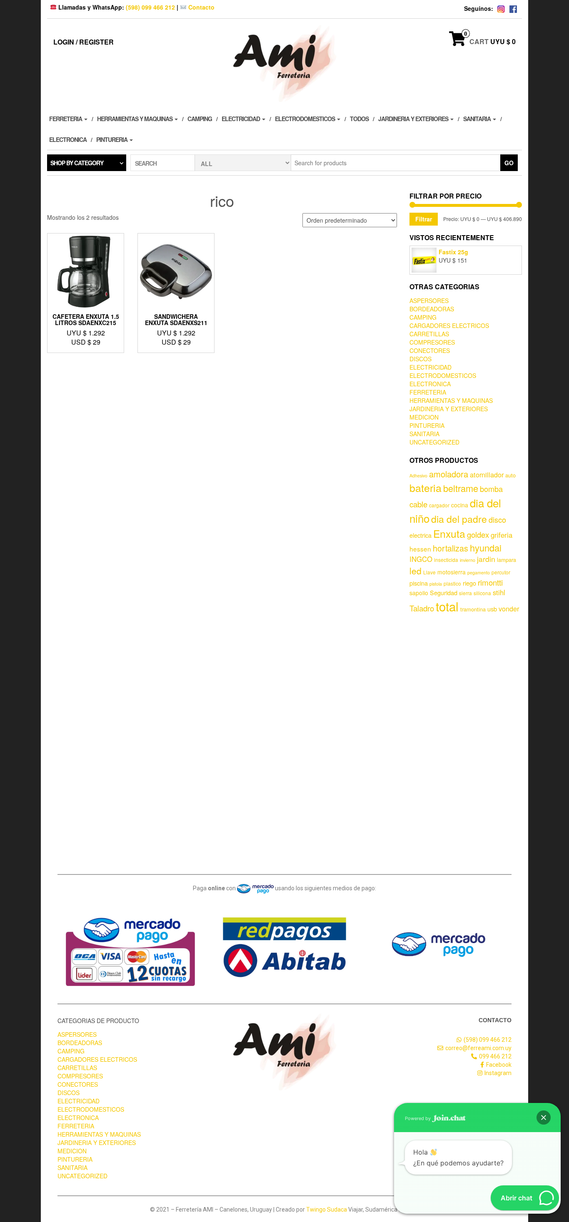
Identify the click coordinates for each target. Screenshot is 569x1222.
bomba (491, 488)
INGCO (420, 559)
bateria (425, 487)
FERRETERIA (66, 118)
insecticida (446, 559)
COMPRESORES (432, 342)
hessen (420, 548)
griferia (501, 535)
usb (492, 608)
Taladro (421, 608)
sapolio (418, 593)
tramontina (473, 609)
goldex (478, 534)
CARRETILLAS (429, 334)
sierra (465, 592)
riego (469, 583)
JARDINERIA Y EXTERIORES (413, 118)
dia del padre (459, 519)
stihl (499, 592)
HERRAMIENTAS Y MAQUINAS (135, 118)
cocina (459, 505)
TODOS (359, 118)
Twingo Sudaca (326, 1209)
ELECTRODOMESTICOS (305, 118)
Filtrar (423, 219)
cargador (439, 505)
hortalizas (450, 548)
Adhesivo (418, 475)
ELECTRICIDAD (241, 118)
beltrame (460, 488)
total (447, 606)
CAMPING (199, 118)
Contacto (201, 7)
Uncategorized (434, 442)
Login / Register (83, 42)
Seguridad (443, 592)
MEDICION (424, 417)
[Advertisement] (465, 742)
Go (509, 163)
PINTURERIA (112, 139)
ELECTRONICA (68, 139)
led (415, 570)
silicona (482, 592)
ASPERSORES (429, 300)
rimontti (490, 582)
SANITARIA (477, 118)
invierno (467, 560)
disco (497, 519)
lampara (506, 560)
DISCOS (420, 359)
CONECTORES (429, 350)
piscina (418, 583)
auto (510, 475)
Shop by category (76, 163)
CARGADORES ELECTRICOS (449, 325)
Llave (429, 572)
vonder (509, 608)
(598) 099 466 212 (150, 7)
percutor (501, 572)
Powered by (418, 1118)
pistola (435, 584)
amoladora (448, 474)
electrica (420, 535)
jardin (486, 559)
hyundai (486, 547)
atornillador (487, 474)
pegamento (478, 572)
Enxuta (449, 533)
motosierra (451, 572)
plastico (452, 583)
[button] (544, 1117)
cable (418, 504)
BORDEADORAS (431, 309)
